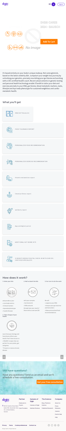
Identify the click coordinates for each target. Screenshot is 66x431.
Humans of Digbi (34, 405)
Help (56, 417)
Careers (57, 411)
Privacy (4, 425)
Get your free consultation (50, 382)
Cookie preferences (21, 425)
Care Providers (23, 408)
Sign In (61, 4)
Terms (11, 425)
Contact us (32, 425)
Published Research (47, 408)
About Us (57, 403)
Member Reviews (35, 408)
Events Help (58, 414)
